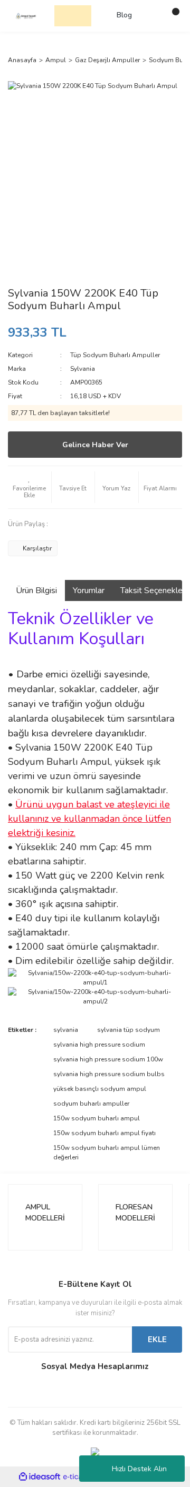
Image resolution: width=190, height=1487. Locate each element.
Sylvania (82, 369)
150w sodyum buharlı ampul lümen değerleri (106, 1152)
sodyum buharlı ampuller (91, 1103)
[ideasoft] (39, 1477)
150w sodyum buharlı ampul (96, 1118)
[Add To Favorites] (29, 487)
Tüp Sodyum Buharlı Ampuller (115, 355)
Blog (124, 15)
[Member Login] (150, 16)
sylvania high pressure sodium (99, 1044)
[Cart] (171, 15)
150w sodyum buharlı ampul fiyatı (104, 1133)
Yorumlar (88, 590)
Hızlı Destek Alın (139, 1469)
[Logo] (26, 15)
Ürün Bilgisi (36, 590)
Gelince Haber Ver (95, 445)
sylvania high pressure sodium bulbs (109, 1074)
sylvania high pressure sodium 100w (108, 1059)
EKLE (157, 1339)
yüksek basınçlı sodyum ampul (99, 1089)
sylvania (65, 1030)
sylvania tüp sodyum (128, 1030)
